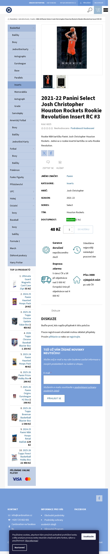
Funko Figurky (17, 177)
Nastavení (20, 547)
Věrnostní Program (53, 529)
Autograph (19, 99)
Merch (13, 248)
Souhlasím (88, 536)
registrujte (74, 336)
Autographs (20, 56)
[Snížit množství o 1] (72, 231)
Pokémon (15, 170)
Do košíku (83, 229)
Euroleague (20, 63)
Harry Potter (16, 262)
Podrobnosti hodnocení (82, 128)
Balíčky (15, 35)
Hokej (13, 198)
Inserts (17, 85)
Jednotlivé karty (20, 49)
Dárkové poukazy (18, 255)
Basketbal (15, 28)
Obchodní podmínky (54, 515)
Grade (17, 106)
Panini (70, 176)
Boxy (14, 42)
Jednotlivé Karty (20, 141)
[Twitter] (44, 153)
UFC (12, 191)
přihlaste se (55, 336)
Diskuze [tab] (56, 310)
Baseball (14, 220)
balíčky (15, 234)
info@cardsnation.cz (22, 515)
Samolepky (17, 113)
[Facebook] (51, 153)
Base (16, 70)
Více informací (31, 540)
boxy (14, 212)
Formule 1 (15, 241)
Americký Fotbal (18, 120)
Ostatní (13, 205)
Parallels (18, 77)
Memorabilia (20, 92)
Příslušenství (16, 184)
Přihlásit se (54, 398)
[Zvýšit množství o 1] (72, 228)
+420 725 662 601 (20, 520)
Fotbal (13, 149)
